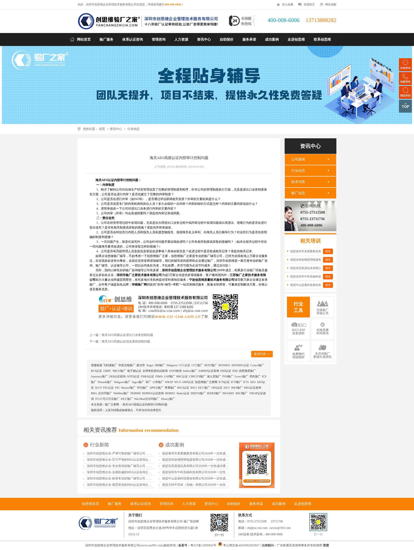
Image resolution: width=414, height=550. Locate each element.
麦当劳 (140, 365)
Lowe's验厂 (241, 376)
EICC (227, 387)
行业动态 (133, 129)
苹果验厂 (170, 387)
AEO (253, 382)
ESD (235, 370)
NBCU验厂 (119, 370)
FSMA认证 (147, 376)
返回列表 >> (262, 354)
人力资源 (189, 504)
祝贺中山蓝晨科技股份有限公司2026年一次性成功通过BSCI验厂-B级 (207, 478)
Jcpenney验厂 (99, 376)
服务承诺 (256, 504)
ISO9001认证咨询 (153, 393)
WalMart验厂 (121, 393)
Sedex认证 (183, 393)
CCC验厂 (197, 365)
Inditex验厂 (190, 370)
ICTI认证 (224, 382)
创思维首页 (90, 504)
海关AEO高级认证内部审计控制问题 (144, 404)
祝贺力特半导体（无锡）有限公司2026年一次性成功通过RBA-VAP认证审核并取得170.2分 (221, 484)
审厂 (148, 382)
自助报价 (234, 504)
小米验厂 (158, 382)
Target (150, 365)
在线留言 (309, 4)
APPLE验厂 (156, 387)
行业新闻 (99, 445)
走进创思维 (302, 504)
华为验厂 (142, 387)
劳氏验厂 (255, 376)
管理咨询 (166, 504)
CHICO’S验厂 (197, 376)
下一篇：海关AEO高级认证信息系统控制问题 (119, 341)
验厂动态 (298, 193)
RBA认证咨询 (252, 387)
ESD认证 (225, 370)
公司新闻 (298, 159)
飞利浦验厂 (110, 365)
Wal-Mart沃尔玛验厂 (147, 398)
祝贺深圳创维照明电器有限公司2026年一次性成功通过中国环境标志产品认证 (213, 459)
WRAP (169, 382)
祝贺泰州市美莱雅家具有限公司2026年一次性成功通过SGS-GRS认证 (207, 453)
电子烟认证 (134, 370)
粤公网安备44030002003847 (241, 545)
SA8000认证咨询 (208, 370)
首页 (102, 129)
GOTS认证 (133, 376)
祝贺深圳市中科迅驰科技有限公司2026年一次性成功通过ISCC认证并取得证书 (213, 472)
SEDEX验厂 (214, 393)
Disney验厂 (168, 398)
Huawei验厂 (128, 387)
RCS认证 (96, 370)
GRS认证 (216, 387)
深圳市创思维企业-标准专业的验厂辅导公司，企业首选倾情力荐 (129, 478)
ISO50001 (224, 365)
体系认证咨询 (140, 504)
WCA (177, 382)
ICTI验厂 (236, 382)
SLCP (98, 387)
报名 (328, 251)
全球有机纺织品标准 (155, 370)
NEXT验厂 (210, 365)
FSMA (159, 376)
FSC (117, 387)
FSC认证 (108, 387)
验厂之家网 (112, 404)
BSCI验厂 (242, 393)
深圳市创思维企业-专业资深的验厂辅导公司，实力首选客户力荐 (129, 466)
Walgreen (171, 365)
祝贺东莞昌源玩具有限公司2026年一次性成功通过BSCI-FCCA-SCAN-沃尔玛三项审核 (218, 466)
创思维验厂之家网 (206, 382)
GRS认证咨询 (117, 376)
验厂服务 (115, 504)
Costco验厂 (257, 365)
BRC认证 (182, 376)
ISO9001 (170, 393)
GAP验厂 (169, 376)
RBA (94, 393)
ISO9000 (135, 393)
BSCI (193, 387)
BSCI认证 (183, 387)
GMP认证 (188, 382)
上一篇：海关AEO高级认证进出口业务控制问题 (121, 335)
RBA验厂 (237, 387)
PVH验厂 (227, 376)
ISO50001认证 (240, 365)
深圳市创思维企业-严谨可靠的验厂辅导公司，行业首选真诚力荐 (129, 453)
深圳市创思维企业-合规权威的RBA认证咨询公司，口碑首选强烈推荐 (133, 472)
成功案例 (174, 445)
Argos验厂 (138, 382)
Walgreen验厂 (122, 382)
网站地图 (330, 4)
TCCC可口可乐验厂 (107, 398)
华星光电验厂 (126, 365)
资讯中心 (116, 129)
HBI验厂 (160, 365)
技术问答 (298, 182)
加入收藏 (287, 4)
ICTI (246, 382)
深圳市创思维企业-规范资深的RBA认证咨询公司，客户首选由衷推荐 (133, 484)
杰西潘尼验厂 (247, 370)
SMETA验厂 (198, 393)
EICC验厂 (204, 387)
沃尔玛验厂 (105, 393)
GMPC (107, 370)
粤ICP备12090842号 (203, 545)
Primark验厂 (105, 382)
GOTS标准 (175, 370)
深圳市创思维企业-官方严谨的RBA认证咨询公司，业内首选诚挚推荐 (133, 459)
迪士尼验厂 (214, 376)
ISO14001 (228, 393)
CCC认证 (184, 365)
